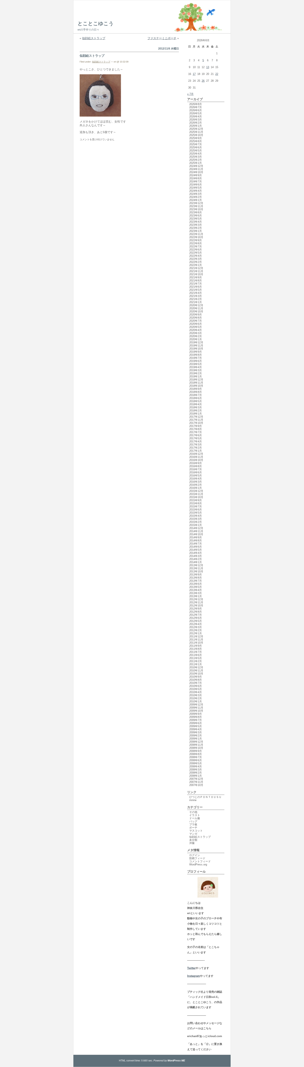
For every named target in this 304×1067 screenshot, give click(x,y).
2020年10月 (196, 311)
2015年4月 (195, 515)
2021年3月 (195, 296)
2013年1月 (195, 596)
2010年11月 (196, 670)
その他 (193, 812)
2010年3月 (195, 695)
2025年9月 (195, 138)
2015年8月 (195, 503)
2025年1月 (195, 162)
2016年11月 (196, 456)
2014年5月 (195, 549)
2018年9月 (195, 388)
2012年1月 (195, 633)
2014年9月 (195, 537)
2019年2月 (195, 373)
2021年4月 (195, 292)
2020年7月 (195, 320)
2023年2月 (195, 227)
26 (203, 80)
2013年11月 (196, 568)
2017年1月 (195, 450)
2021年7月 (195, 283)
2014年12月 (196, 528)
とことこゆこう (96, 23)
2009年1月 (195, 738)
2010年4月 (195, 692)
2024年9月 (195, 175)
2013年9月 (195, 574)
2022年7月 (195, 246)
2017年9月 (195, 426)
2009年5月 (195, 726)
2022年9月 (195, 240)
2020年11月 (196, 308)
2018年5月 (195, 401)
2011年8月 (195, 648)
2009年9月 (195, 713)
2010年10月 (196, 673)
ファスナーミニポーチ (161, 38)
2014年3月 (195, 556)
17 (194, 74)
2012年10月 (196, 605)
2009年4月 (195, 729)
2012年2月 (195, 630)
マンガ (193, 833)
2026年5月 (195, 113)
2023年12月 (196, 203)
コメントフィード (200, 861)
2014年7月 (195, 543)
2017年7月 (195, 432)
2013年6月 (195, 583)
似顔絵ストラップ (93, 38)
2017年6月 (195, 435)
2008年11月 (196, 744)
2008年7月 (195, 757)
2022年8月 (195, 243)
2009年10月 (196, 710)
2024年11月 (196, 169)
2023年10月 (196, 209)
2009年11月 (196, 707)
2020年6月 (195, 323)
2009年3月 (195, 732)
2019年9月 (195, 351)
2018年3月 (195, 407)
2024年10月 (196, 172)
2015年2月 (195, 521)
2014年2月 (195, 559)
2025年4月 (195, 153)
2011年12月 (196, 636)
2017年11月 (196, 419)
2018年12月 (196, 379)
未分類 (193, 839)
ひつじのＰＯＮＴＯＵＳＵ (205, 797)
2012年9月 (195, 608)
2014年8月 (195, 540)
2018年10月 (196, 385)
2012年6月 (195, 617)
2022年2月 (195, 262)
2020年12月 (196, 305)
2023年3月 (195, 224)
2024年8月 (195, 178)
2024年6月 (195, 184)
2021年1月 (195, 302)
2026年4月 (195, 116)
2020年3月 (195, 333)
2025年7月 (195, 144)
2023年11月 (196, 206)
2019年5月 (195, 364)
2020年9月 (195, 314)
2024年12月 (196, 166)
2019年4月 (195, 367)
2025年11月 (196, 132)
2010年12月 (196, 667)
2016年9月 (195, 463)
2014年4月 (195, 552)
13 (207, 67)
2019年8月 (195, 354)
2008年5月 (195, 763)
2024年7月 (195, 181)
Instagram (193, 975)
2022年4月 (195, 255)
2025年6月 (195, 147)
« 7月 (190, 94)
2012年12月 (196, 599)
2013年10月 (196, 571)
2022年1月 (195, 265)
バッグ (193, 821)
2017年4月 (195, 441)
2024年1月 (195, 200)
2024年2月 (195, 197)
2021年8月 (195, 280)
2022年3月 (195, 258)
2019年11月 (196, 345)
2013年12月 (196, 565)
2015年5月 (195, 512)
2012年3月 (195, 627)
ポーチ (193, 827)
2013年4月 (195, 590)
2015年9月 (195, 500)
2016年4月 (195, 478)
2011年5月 (195, 658)
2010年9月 (195, 676)
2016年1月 (195, 487)
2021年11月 (196, 271)
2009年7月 (195, 720)
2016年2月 (195, 484)
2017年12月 (196, 416)
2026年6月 (195, 110)
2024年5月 (195, 187)
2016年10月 (196, 460)
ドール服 (194, 818)
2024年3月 (195, 193)
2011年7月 (195, 651)
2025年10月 (196, 135)
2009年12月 (196, 704)
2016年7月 (195, 469)
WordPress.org (198, 864)
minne (192, 800)
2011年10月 (196, 642)
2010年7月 (195, 682)
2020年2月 (195, 336)
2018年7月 (195, 395)
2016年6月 (195, 472)
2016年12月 (196, 453)
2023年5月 (195, 218)
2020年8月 (195, 317)
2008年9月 (195, 751)
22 (216, 74)
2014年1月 (195, 562)
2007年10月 (196, 785)
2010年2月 (195, 698)
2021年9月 (195, 277)
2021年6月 (195, 286)
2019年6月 (195, 361)
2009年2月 (195, 735)
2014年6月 (195, 546)
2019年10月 (196, 348)
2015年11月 (196, 494)
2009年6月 (195, 723)
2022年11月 (196, 234)
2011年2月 (195, 661)
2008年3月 (195, 769)
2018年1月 (195, 413)
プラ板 (193, 824)
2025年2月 (195, 159)
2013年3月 (195, 593)
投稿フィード (197, 858)
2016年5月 (195, 475)
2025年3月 (195, 156)
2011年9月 (195, 645)
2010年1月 (195, 701)
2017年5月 (195, 438)
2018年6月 (195, 398)
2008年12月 (196, 741)
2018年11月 (196, 382)
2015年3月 (195, 518)
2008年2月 (195, 772)
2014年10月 (196, 534)
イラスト (194, 815)
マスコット (196, 830)
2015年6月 (195, 509)
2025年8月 (195, 141)
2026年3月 (195, 119)
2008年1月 (195, 775)
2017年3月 (195, 444)
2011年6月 (195, 655)
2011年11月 (196, 639)
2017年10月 (196, 422)
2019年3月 (195, 370)
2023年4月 (195, 221)
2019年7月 (195, 357)
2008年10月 (196, 747)
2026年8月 (195, 104)
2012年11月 (196, 602)
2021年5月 (195, 289)
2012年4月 (195, 624)
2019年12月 (196, 342)
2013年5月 (195, 586)
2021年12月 (196, 268)
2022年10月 (196, 237)
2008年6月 (195, 760)
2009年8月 (195, 716)
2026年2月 (195, 122)
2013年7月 (195, 580)
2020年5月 (195, 326)
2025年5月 (195, 150)
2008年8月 (195, 754)
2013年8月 (195, 577)
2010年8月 (195, 679)
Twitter (191, 968)
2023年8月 (195, 212)
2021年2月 (195, 299)
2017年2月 (195, 447)
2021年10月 (196, 274)
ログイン (194, 855)
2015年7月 (195, 506)
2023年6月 (195, 215)
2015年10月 (196, 497)
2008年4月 (195, 766)
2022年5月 (195, 252)
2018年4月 (195, 404)
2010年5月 (195, 689)
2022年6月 (195, 249)
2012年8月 (195, 611)
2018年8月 (195, 391)
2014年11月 (196, 531)
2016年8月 (195, 466)
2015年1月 (195, 525)
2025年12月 (196, 128)
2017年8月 (195, 429)
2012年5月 (195, 621)
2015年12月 (196, 491)
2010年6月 (195, 686)
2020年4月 (195, 330)
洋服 (192, 843)
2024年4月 (195, 190)
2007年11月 (196, 781)
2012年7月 (195, 614)
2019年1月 (195, 376)
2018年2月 (195, 410)
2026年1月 (195, 125)
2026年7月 (195, 107)
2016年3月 (195, 481)
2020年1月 (195, 339)
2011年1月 (195, 664)
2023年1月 (195, 231)
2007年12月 (196, 778)
